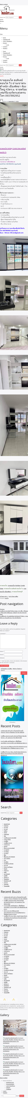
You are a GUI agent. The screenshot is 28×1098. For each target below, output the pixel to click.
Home (4, 37)
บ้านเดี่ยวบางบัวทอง (8, 863)
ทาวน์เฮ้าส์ (6, 850)
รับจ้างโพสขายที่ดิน (13, 596)
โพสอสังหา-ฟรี (7, 881)
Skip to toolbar (3, 1078)
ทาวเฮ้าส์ (6, 853)
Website (2, 658)
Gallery (5, 831)
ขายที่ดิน (6, 841)
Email (2, 654)
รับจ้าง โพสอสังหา (7, 41)
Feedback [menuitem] (8, 1089)
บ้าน (5, 860)
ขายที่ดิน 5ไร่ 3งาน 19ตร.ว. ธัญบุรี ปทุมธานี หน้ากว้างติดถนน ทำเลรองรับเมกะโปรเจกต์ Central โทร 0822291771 (14, 753)
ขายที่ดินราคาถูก (8, 843)
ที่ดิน (5, 855)
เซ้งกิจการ (6, 877)
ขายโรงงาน (7, 844)
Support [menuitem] (8, 1087)
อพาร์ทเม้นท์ (7, 874)
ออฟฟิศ (5, 875)
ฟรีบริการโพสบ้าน (17, 668)
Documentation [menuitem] (10, 1084)
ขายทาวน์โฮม (7, 839)
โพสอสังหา (6, 879)
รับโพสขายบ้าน (3, 596)
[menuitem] (15, 1081)
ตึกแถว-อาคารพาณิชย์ (9, 848)
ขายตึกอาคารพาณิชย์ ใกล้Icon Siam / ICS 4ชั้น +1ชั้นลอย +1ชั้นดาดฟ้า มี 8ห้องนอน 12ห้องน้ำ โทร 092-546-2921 (14, 610)
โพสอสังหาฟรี (6, 39)
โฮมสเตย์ (6, 884)
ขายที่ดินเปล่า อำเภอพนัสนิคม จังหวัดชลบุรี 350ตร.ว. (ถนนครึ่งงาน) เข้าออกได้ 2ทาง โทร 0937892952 (14, 616)
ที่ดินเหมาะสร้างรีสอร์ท (9, 856)
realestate (6, 834)
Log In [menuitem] (4, 1091)
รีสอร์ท (5, 869)
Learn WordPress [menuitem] (10, 1086)
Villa (5, 836)
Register (2, 21)
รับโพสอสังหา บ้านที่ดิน (6, 668)
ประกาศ (6, 865)
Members (5, 48)
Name (2, 651)
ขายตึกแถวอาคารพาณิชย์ (10, 838)
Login (7, 44)
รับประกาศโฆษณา (8, 867)
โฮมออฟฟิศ (6, 886)
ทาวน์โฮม (6, 851)
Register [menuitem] (5, 1092)
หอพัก (5, 872)
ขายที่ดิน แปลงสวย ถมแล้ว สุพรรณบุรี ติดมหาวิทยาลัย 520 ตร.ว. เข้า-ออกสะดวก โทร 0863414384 (14, 902)
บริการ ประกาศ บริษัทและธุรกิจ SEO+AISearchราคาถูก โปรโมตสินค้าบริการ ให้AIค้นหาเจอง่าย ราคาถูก (14, 912)
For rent (6, 827)
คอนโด (1, 76)
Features (6, 825)
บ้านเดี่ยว (6, 862)
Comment (3, 633)
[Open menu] (0, 23)
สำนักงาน (6, 870)
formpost (5, 46)
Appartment (7, 824)
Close (1, 34)
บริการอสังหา (7, 858)
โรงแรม (6, 882)
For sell (6, 829)
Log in (1, 19)
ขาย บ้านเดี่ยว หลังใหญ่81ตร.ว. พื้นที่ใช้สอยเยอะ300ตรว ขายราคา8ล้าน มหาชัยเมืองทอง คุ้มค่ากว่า (15, 907)
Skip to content (4, 4)
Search (3, 670)
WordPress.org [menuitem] (10, 1082)
